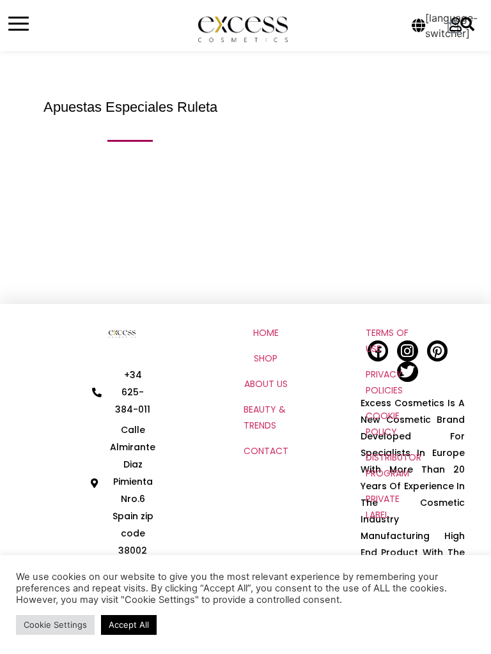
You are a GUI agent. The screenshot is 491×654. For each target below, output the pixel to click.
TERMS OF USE (387, 340)
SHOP (265, 358)
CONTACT (266, 451)
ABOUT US (266, 383)
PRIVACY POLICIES (384, 382)
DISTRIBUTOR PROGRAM (393, 465)
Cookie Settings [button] (55, 625)
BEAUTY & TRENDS (265, 417)
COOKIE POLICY (383, 423)
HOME (266, 332)
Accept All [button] (129, 625)
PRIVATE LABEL (383, 506)
